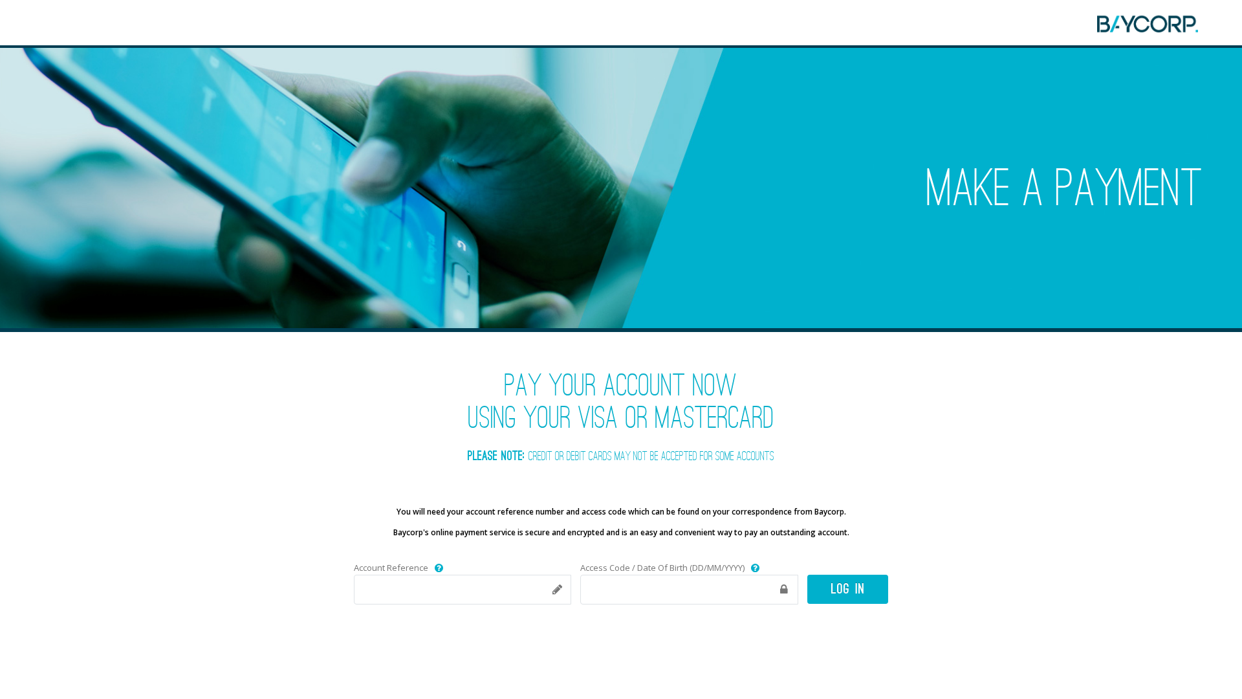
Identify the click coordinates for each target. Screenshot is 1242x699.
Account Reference (391, 567)
